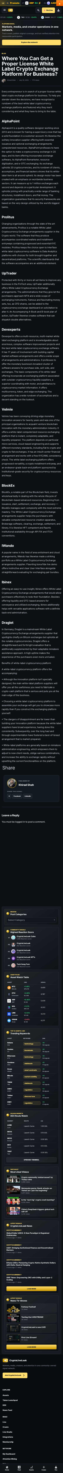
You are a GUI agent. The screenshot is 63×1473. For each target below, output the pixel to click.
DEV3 (9, 1132)
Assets (6, 1395)
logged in (20, 821)
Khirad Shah (11, 80)
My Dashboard (9, 1454)
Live (4, 1422)
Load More (31, 1289)
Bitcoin (10, 1076)
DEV (9, 1145)
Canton (10, 1049)
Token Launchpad (10, 1400)
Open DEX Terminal (31, 1160)
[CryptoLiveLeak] (10, 10)
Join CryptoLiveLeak (13, 1375)
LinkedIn (28, 796)
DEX (4, 1405)
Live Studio (7, 1432)
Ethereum (11, 1056)
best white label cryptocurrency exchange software (32, 348)
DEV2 (9, 1138)
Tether (10, 1095)
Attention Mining (10, 1459)
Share (8, 767)
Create (5, 1427)
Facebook (17, 796)
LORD (9, 1125)
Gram (9, 1069)
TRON (9, 1082)
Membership (8, 1442)
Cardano (10, 1062)
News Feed (7, 1410)
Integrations (8, 1437)
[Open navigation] (4, 10)
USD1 (9, 1102)
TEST (9, 1151)
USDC (9, 1089)
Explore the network (29, 42)
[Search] (38, 10)
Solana (10, 1043)
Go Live (49, 10)
